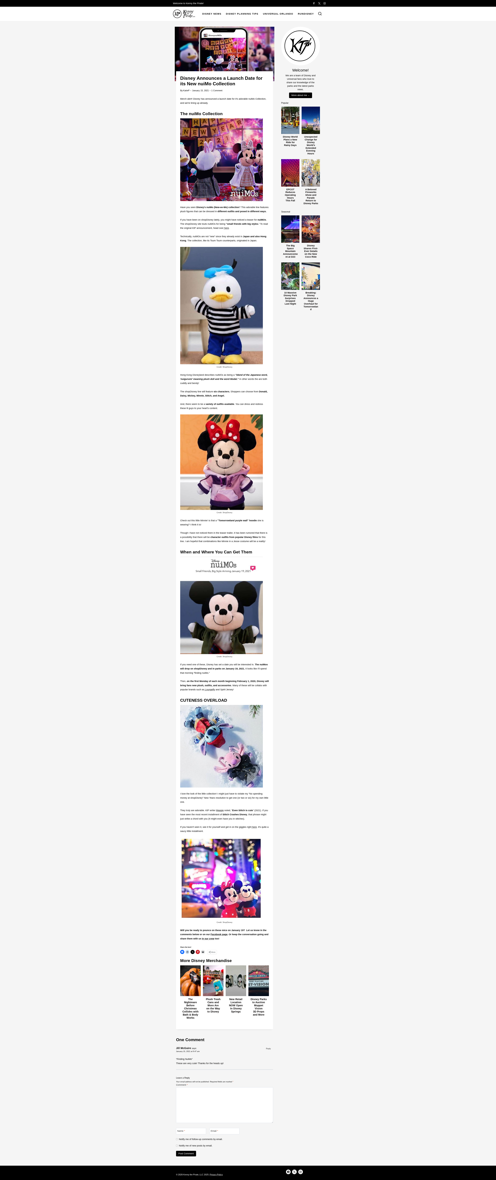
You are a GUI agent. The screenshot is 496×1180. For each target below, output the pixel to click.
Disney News (211, 14)
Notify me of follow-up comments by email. (201, 1139)
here (226, 228)
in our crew (208, 938)
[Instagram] (324, 3)
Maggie (220, 810)
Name (181, 1131)
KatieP (186, 90)
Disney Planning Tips (242, 14)
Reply (268, 1048)
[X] (319, 3)
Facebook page (219, 934)
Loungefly (209, 689)
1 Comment (216, 90)
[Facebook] (314, 3)
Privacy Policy (216, 1175)
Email (214, 1131)
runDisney (306, 14)
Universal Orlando (278, 14)
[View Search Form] (320, 14)
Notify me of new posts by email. (195, 1145)
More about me (299, 95)
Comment (182, 1085)
